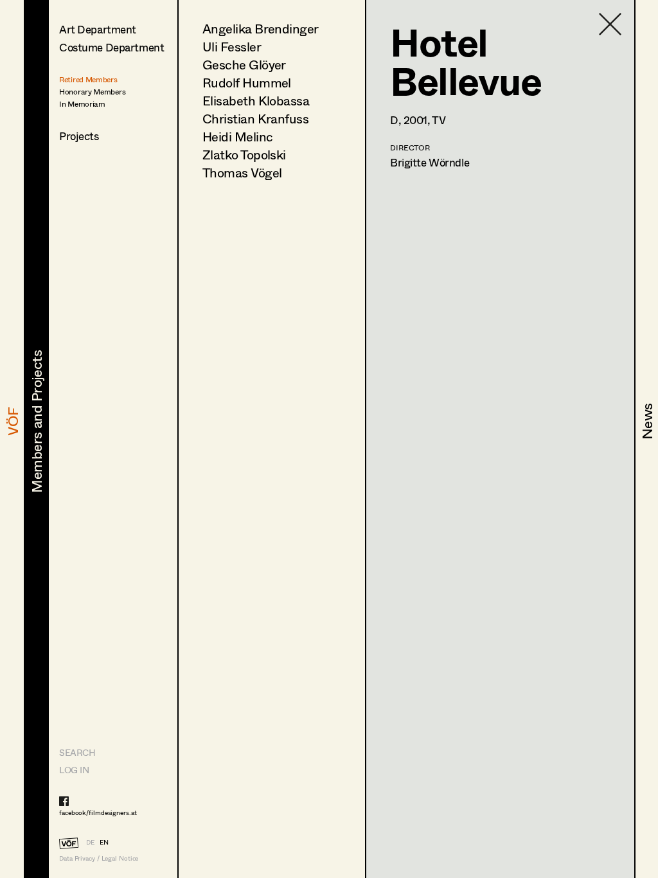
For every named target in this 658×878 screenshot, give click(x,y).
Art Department (97, 29)
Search (77, 752)
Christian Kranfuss (255, 119)
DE (90, 842)
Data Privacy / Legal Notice (98, 858)
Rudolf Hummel (246, 83)
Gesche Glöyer (244, 65)
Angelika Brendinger (260, 29)
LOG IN (74, 769)
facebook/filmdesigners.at (98, 812)
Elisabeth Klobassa (255, 101)
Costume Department (111, 47)
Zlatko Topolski (244, 155)
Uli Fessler (231, 47)
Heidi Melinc (237, 137)
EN (104, 842)
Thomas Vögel (241, 173)
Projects (79, 136)
